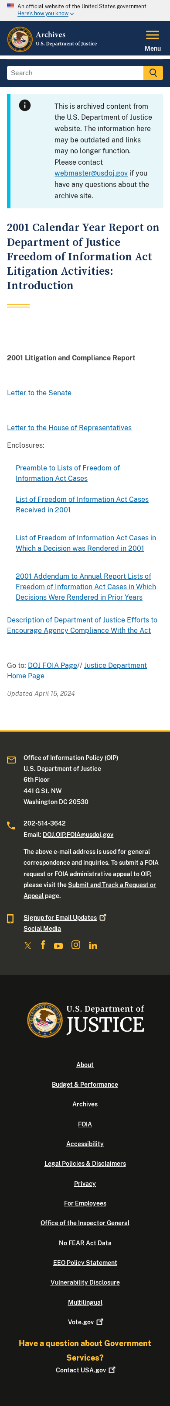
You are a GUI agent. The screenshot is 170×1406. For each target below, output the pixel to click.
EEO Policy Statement (85, 1262)
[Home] (52, 50)
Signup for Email (60, 917)
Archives (85, 1104)
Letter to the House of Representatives (69, 428)
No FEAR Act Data (85, 1243)
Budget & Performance (85, 1084)
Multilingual (85, 1302)
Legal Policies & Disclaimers (85, 1163)
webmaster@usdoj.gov (91, 173)
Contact (81, 1370)
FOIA (85, 1124)
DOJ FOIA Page (52, 665)
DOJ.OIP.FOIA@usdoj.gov (78, 834)
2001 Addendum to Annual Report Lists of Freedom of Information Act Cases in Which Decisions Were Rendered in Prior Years (86, 586)
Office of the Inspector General (85, 1222)
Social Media (42, 928)
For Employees (85, 1203)
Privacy (85, 1183)
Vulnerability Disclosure (85, 1282)
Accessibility (85, 1143)
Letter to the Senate (39, 393)
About (85, 1064)
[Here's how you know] (85, 10)
